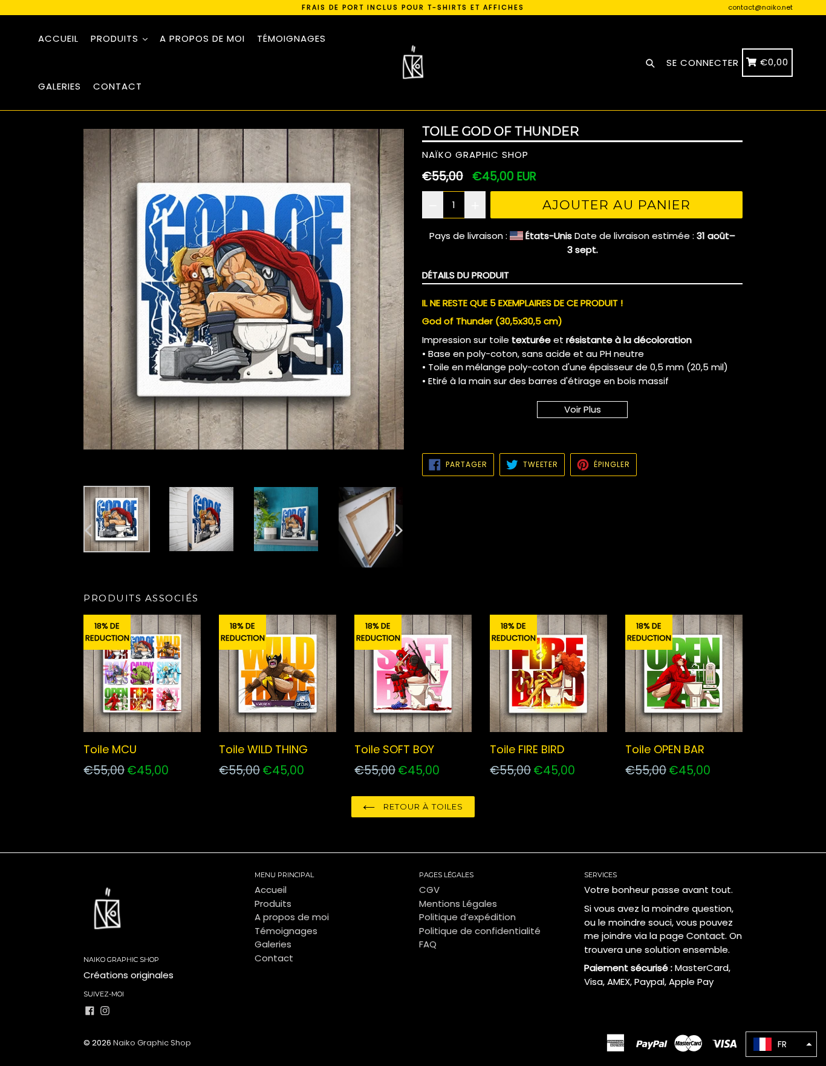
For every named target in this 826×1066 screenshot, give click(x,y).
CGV (429, 889)
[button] (781, 1044)
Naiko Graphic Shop (152, 1042)
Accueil (58, 38)
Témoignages (291, 38)
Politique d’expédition (467, 917)
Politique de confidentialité (480, 930)
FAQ (428, 944)
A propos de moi (202, 38)
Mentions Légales (458, 903)
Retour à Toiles (422, 806)
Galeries (59, 86)
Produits (116, 38)
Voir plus (582, 409)
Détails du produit (465, 275)
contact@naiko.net (760, 7)
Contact (117, 86)
